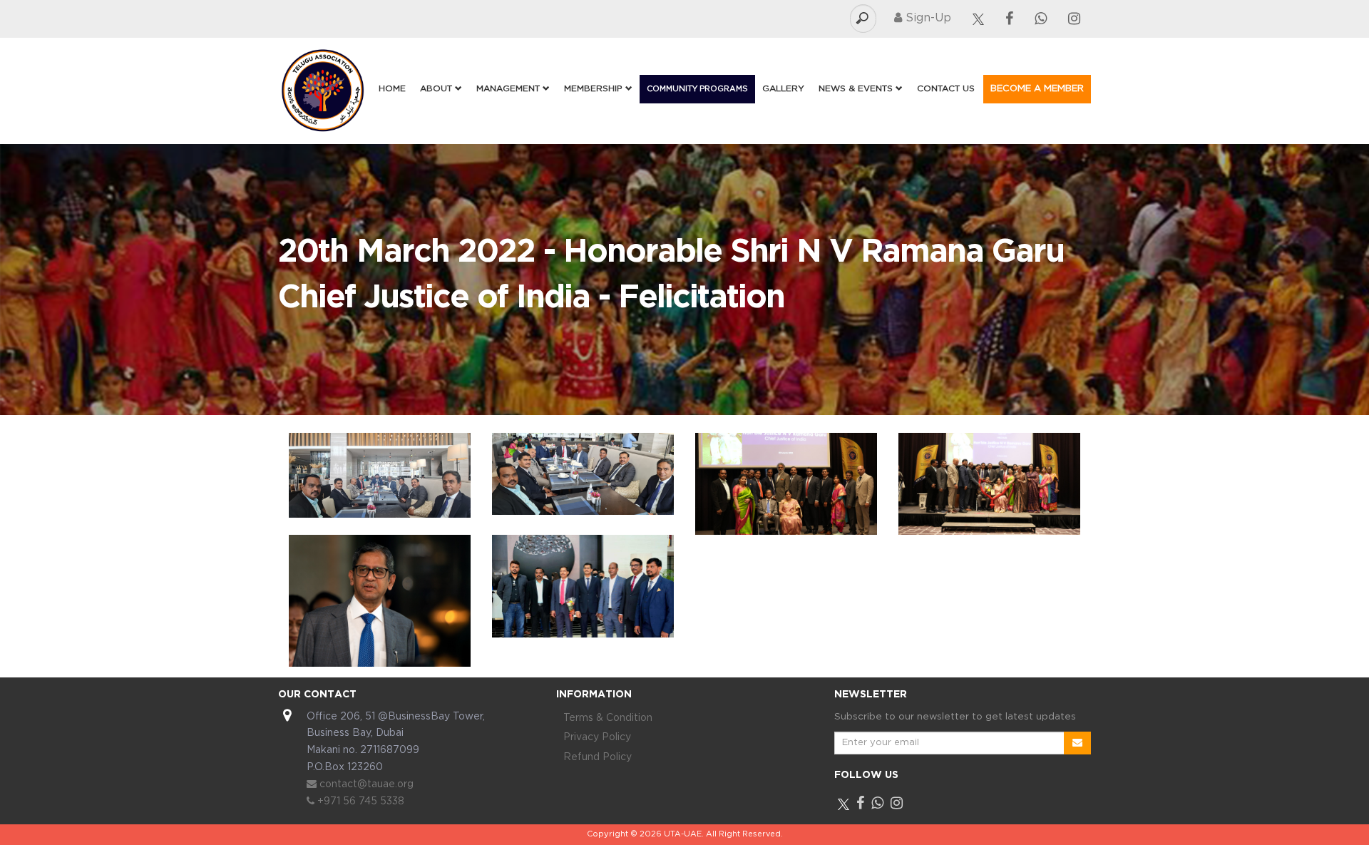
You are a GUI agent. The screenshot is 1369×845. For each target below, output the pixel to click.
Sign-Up (926, 18)
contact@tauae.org (365, 784)
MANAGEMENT (509, 89)
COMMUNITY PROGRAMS (697, 89)
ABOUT (437, 89)
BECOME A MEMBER (1037, 89)
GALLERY (783, 89)
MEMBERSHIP (594, 89)
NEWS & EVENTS (857, 89)
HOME (392, 89)
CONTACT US (946, 89)
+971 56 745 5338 (359, 801)
